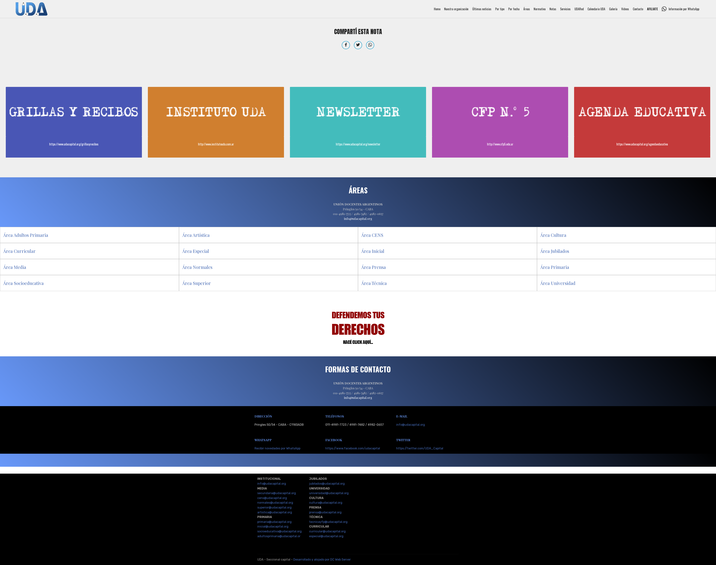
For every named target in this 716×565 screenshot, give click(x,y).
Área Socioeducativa (23, 283)
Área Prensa (373, 267)
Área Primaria (554, 267)
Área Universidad (557, 283)
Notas (552, 9)
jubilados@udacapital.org (327, 483)
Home (437, 9)
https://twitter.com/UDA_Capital (419, 448)
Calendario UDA (596, 9)
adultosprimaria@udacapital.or (278, 536)
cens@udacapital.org (272, 498)
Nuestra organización (456, 9)
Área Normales (197, 267)
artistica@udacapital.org (274, 512)
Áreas (526, 9)
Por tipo (499, 9)
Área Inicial (372, 251)
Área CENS (372, 235)
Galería (613, 9)
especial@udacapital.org (326, 536)
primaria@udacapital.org (274, 522)
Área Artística (196, 235)
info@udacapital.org (410, 424)
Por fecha (513, 9)
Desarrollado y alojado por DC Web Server (322, 559)
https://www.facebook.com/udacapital (352, 448)
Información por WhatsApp (684, 9)
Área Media (14, 267)
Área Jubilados (554, 251)
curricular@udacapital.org (327, 531)
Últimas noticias (481, 9)
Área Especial (195, 251)
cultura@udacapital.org (325, 502)
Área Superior (196, 283)
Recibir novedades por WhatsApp (277, 448)
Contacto (638, 9)
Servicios (565, 9)
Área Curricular (19, 251)
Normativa (540, 9)
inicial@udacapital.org (272, 526)
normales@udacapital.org (275, 502)
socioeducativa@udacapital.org (279, 531)
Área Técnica (374, 283)
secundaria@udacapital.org (276, 493)
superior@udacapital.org (274, 507)
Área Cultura (553, 235)
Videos (625, 9)
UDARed (579, 9)
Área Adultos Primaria (25, 235)
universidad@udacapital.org (329, 493)
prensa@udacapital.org (325, 512)
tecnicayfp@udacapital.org (328, 522)
